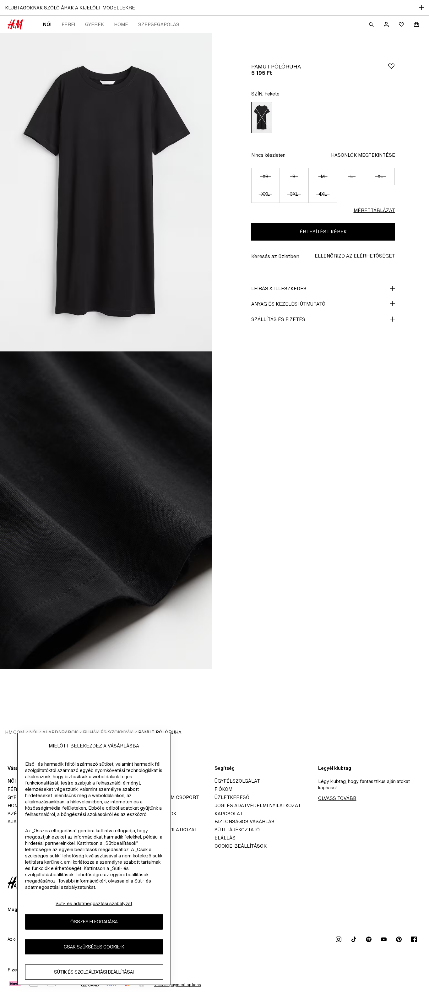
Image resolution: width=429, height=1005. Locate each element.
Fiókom (223, 789)
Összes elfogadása (94, 922)
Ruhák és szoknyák (108, 732)
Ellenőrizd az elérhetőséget (355, 255)
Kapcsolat (229, 813)
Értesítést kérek (323, 231)
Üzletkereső (232, 797)
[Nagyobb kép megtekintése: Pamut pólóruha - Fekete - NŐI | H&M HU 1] (106, 192)
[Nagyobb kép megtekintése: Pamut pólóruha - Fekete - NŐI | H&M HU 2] (106, 510)
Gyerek (94, 24)
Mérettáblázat (374, 210)
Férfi (68, 24)
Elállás (225, 837)
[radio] (261, 117)
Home (121, 24)
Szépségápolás (158, 24)
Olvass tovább (337, 798)
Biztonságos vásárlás (244, 821)
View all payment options (177, 984)
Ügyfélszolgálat (237, 781)
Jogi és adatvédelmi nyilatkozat (258, 805)
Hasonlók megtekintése (363, 155)
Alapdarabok (60, 732)
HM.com (14, 732)
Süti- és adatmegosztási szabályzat (94, 903)
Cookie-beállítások (241, 846)
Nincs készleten (268, 155)
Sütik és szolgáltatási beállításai (94, 972)
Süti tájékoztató (237, 829)
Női (47, 24)
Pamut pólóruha (160, 732)
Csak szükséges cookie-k (94, 947)
